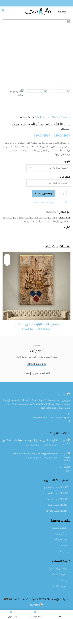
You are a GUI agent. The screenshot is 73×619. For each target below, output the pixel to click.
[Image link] (64, 394)
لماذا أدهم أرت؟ (60, 539)
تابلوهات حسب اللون (58, 493)
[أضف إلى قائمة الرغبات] (7, 257)
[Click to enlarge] (64, 81)
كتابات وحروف (27, 117)
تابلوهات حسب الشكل (57, 505)
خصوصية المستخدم (58, 574)
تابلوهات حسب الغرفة (57, 499)
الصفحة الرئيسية (60, 528)
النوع (67, 161)
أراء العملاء (62, 580)
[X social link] (57, 227)
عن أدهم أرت (61, 533)
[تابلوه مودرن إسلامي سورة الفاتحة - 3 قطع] (64, 462)
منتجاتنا (64, 545)
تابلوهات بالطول (25, 217)
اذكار (55, 217)
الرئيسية (66, 117)
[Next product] (4, 117)
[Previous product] (11, 117)
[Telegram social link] (45, 227)
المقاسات (64, 177)
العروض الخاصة (60, 586)
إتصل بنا (64, 551)
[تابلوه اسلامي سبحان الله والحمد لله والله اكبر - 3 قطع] (64, 443)
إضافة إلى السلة (43, 193)
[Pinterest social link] (53, 227)
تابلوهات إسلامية (43, 217)
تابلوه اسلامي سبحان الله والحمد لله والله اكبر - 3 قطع (30, 440)
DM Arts (8, 599)
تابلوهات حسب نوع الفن (48, 117)
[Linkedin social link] (49, 227)
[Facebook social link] (36, 3)
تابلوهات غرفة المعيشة (48, 221)
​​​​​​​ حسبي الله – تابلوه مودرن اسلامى (36, 324)
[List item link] (36, 417)
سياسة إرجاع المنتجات (58, 568)
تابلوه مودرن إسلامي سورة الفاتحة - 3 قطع (35, 453)
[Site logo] (36, 11)
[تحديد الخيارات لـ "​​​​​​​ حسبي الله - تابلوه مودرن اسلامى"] (7, 263)
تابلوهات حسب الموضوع (56, 487)
